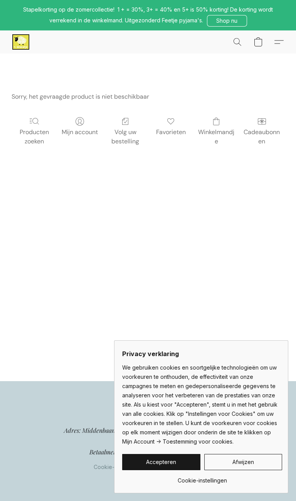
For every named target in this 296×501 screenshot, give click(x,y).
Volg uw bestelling (125, 136)
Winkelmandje (216, 136)
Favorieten (171, 132)
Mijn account (80, 132)
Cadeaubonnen (262, 136)
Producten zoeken (34, 136)
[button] (227, 21)
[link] (202, 477)
